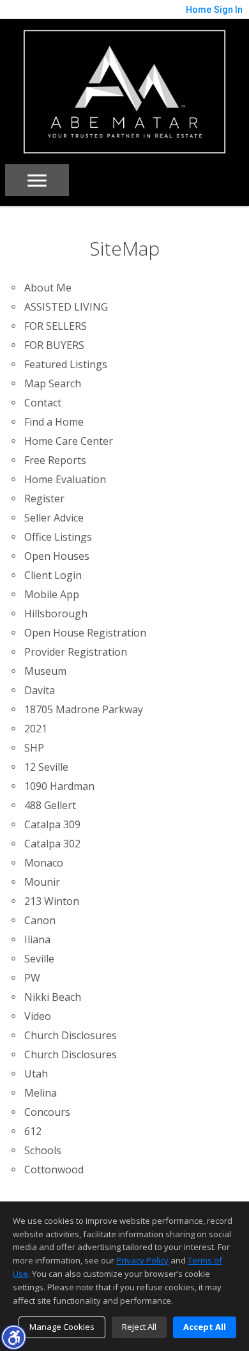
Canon (40, 920)
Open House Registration (85, 633)
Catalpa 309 (52, 824)
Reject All (139, 1326)
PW (32, 978)
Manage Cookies (61, 1326)
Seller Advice (54, 518)
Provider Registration (75, 652)
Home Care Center (68, 441)
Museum (45, 671)
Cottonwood (54, 1169)
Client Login (53, 575)
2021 (35, 729)
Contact (42, 403)
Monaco (43, 863)
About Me (48, 288)
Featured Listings (65, 364)
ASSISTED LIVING (66, 307)
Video (37, 1016)
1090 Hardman (59, 786)
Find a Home (54, 422)
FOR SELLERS (55, 326)
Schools (42, 1150)
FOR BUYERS (54, 345)
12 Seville (46, 767)
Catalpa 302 (52, 844)
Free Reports (55, 460)
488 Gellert (50, 805)
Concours (47, 1112)
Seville (39, 959)
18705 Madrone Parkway (83, 709)
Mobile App (51, 594)
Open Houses (56, 556)
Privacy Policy (142, 1260)
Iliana (37, 939)
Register (44, 498)
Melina (40, 1093)
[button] (13, 1336)
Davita (39, 690)
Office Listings (58, 537)
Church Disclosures (70, 1035)
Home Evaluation (65, 479)
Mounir (42, 882)
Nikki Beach (52, 997)
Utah (36, 1074)
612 (33, 1131)
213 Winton (51, 901)
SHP (34, 748)
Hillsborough (55, 613)
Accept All (204, 1326)
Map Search (52, 383)
